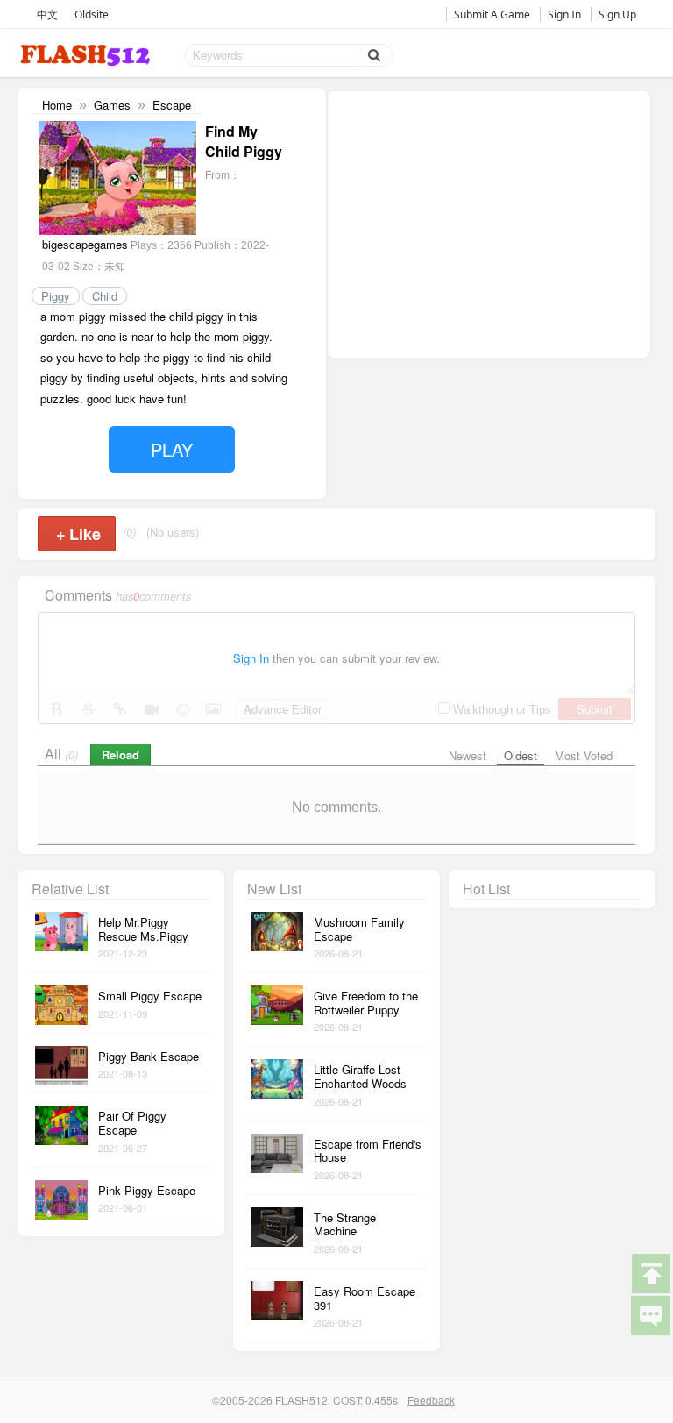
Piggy (55, 296)
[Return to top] (650, 1272)
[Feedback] (650, 1314)
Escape (171, 104)
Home (57, 104)
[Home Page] (86, 55)
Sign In (564, 14)
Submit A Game (492, 14)
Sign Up (617, 14)
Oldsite (91, 14)
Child (104, 296)
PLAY (172, 449)
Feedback (431, 1399)
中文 (47, 14)
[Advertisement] (489, 222)
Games (112, 104)
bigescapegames (85, 244)
